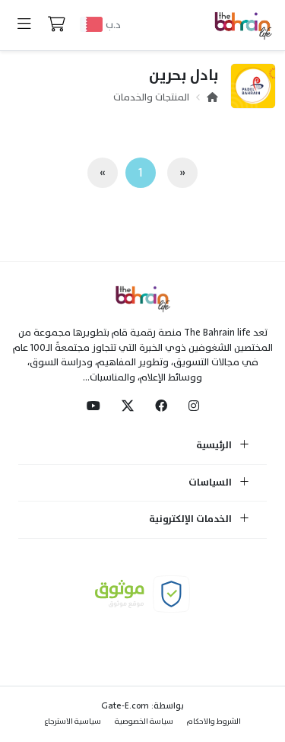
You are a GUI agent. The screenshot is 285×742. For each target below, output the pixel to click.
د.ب (113, 24)
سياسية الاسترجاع (73, 721)
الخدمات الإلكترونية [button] (191, 520)
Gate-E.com (125, 705)
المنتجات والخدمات (151, 97)
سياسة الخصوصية (144, 721)
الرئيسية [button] (215, 446)
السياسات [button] (211, 483)
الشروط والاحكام (214, 721)
